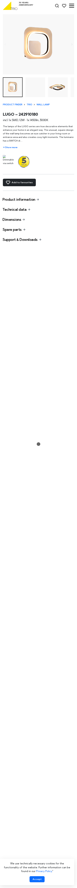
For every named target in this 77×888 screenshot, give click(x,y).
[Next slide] (71, 44)
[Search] (57, 5)
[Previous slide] (5, 44)
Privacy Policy (44, 871)
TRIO (29, 104)
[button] (71, 6)
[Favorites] (64, 5)
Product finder (12, 104)
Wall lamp (43, 104)
